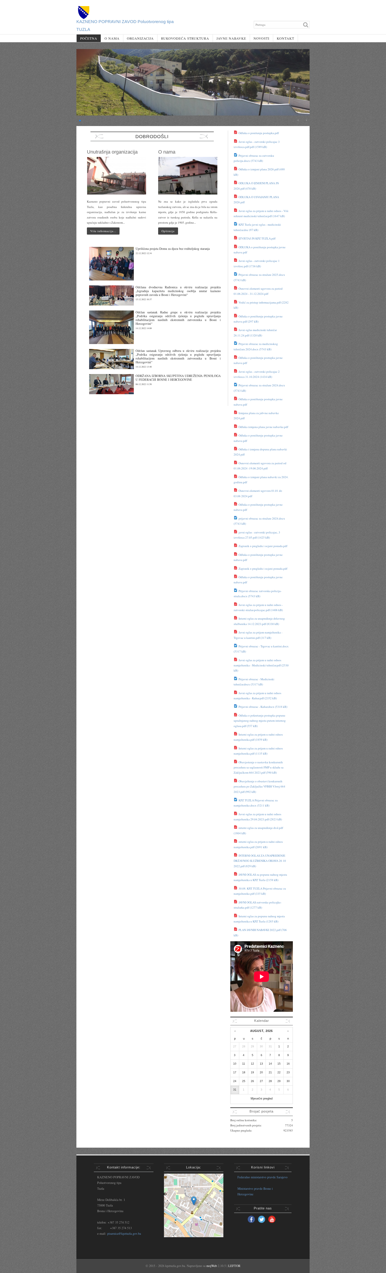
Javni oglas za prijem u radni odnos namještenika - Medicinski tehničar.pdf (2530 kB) (261, 665)
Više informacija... (103, 231)
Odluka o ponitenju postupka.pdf (258, 133)
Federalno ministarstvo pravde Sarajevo (262, 1177)
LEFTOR (234, 1266)
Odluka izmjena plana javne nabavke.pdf (263, 427)
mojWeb (211, 1266)
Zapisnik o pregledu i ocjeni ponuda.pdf (262, 546)
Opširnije (168, 231)
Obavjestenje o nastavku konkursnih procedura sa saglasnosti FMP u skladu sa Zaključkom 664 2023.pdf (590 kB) (258, 767)
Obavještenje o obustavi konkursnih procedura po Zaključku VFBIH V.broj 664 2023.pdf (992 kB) (259, 786)
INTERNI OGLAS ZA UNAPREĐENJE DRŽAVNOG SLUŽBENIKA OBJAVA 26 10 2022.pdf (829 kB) (260, 861)
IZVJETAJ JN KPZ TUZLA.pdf (256, 238)
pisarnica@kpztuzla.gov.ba (124, 1233)
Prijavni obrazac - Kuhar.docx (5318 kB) (262, 707)
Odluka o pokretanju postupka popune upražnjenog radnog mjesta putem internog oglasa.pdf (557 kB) (260, 720)
